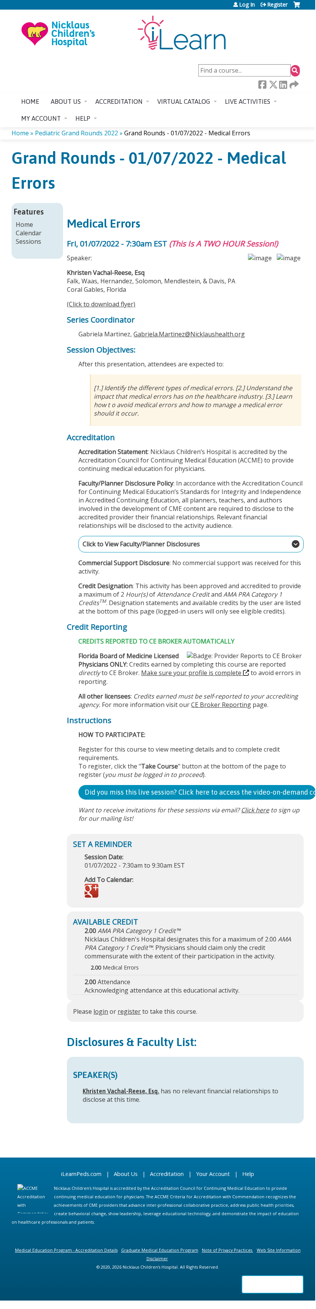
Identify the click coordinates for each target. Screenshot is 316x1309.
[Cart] (296, 7)
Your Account (213, 1174)
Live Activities (247, 101)
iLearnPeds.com (81, 1174)
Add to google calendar (92, 891)
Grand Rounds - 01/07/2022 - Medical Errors (187, 133)
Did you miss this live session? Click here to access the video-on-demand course (200, 792)
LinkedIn (283, 85)
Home (30, 101)
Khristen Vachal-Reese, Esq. (121, 1091)
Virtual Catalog (183, 101)
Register (277, 4)
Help (82, 118)
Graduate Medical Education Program (159, 1250)
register (129, 1011)
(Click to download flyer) (101, 304)
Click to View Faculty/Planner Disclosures (139, 544)
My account (41, 118)
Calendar (29, 233)
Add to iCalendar (127, 891)
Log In (247, 4)
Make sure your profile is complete (191, 673)
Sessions (28, 241)
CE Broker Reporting (221, 704)
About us (66, 101)
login (100, 1011)
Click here (255, 810)
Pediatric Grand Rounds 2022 (76, 133)
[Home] (123, 33)
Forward (293, 85)
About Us (126, 1174)
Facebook (262, 84)
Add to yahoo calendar (110, 891)
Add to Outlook (145, 891)
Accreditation (119, 101)
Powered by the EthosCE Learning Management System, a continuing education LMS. (272, 1284)
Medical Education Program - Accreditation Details (66, 1250)
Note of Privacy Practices (227, 1250)
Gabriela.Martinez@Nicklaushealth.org (189, 334)
